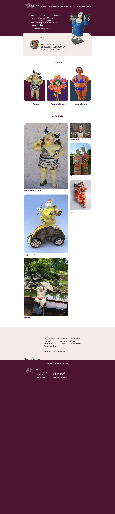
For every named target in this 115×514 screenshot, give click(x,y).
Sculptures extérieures (53, 6)
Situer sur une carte (41, 377)
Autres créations (64, 6)
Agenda (89, 6)
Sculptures (43, 6)
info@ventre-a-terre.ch (59, 372)
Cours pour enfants (80, 6)
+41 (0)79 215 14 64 (58, 374)
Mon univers (72, 6)
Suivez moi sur (60, 377)
